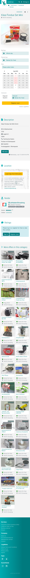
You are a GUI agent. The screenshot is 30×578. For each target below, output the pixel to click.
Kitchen (12, 7)
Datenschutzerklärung (10, 188)
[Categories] (21, 2)
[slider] (19, 11)
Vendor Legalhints (24, 106)
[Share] (25, 12)
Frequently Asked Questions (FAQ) (10, 524)
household (21, 5)
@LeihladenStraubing (16, 203)
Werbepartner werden (7, 539)
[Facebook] (6, 566)
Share (6, 151)
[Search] (19, 2)
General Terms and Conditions (9, 547)
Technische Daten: (8, 139)
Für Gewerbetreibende (7, 537)
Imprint (3, 552)
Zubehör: (6, 144)
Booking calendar (5, 528)
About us (3, 535)
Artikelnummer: (7, 129)
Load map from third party (13, 174)
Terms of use (4, 549)
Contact (3, 541)
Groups (3, 530)
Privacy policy (5, 550)
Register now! (15, 103)
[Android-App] (2, 559)
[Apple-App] (6, 559)
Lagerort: (6, 134)
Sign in (6, 234)
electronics (14, 5)
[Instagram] (2, 566)
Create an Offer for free (7, 526)
